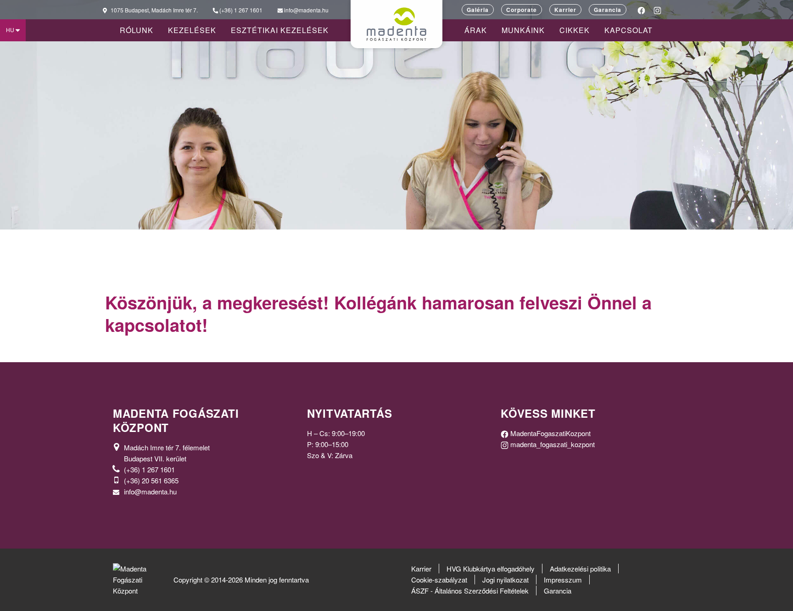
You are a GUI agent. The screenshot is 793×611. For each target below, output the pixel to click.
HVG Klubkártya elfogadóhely (491, 568)
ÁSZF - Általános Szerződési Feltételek (470, 590)
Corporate (521, 10)
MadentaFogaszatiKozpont (549, 433)
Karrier (565, 10)
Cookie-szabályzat (439, 579)
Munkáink (523, 30)
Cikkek (574, 30)
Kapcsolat (628, 30)
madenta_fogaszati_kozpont (551, 444)
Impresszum (563, 579)
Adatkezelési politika (580, 568)
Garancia (607, 10)
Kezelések (192, 30)
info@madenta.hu (150, 491)
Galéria (478, 10)
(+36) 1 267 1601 (149, 469)
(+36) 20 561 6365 (151, 480)
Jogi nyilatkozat (505, 579)
